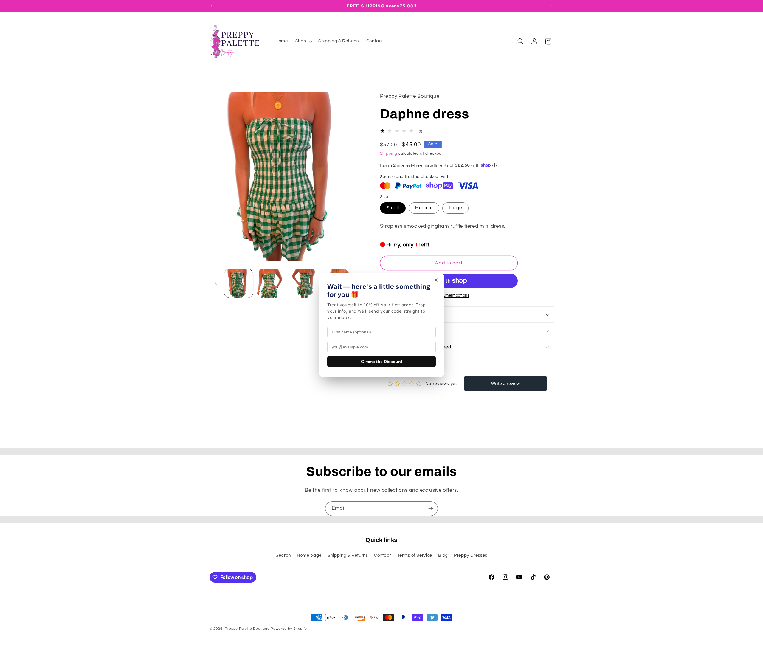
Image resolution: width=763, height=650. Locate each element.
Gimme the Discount (381, 361)
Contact (382, 555)
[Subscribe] (431, 508)
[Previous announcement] (211, 6)
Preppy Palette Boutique (247, 628)
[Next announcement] (551, 6)
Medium (424, 208)
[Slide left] (216, 283)
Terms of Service (414, 555)
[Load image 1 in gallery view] (238, 283)
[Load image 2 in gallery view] (270, 283)
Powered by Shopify (289, 628)
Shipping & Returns (348, 555)
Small (393, 208)
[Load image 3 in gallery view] (302, 283)
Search (283, 555)
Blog (443, 555)
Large (455, 208)
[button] (302, 41)
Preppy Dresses (470, 555)
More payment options (448, 295)
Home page (309, 555)
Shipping (388, 154)
